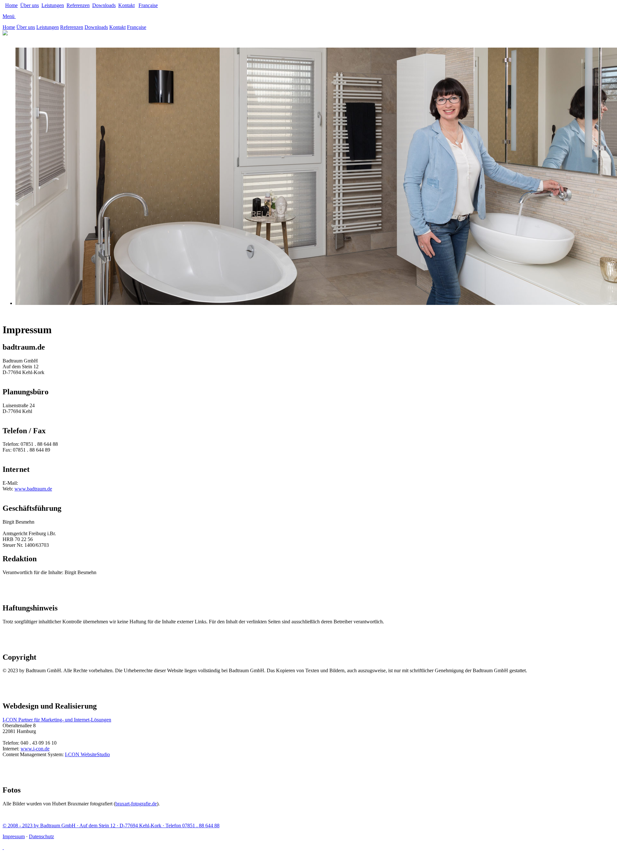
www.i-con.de (35, 748)
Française (148, 5)
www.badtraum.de (33, 488)
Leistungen (52, 5)
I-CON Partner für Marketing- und (57, 719)
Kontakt (126, 5)
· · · (111, 825)
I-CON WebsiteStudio (87, 754)
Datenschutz (41, 836)
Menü (8, 16)
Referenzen (78, 5)
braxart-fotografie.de (136, 803)
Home (11, 5)
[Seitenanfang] (3, 847)
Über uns (29, 5)
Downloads (104, 5)
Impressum (14, 836)
